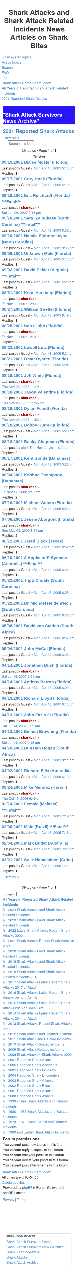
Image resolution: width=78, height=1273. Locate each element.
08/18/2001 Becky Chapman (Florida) (38, 441)
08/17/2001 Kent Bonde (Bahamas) (36, 458)
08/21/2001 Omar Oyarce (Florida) (35, 359)
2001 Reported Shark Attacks (38, 131)
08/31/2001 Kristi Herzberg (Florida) (36, 292)
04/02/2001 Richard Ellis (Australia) (36, 770)
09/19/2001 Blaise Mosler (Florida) (35, 162)
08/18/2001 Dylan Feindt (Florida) (34, 408)
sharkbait (28, 207)
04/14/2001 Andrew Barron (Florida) (37, 682)
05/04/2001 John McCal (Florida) (33, 648)
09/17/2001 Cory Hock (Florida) (32, 179)
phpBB (27, 1187)
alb (23, 447)
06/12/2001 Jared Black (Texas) (32, 541)
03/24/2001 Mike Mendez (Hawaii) (34, 787)
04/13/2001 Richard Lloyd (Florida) (36, 698)
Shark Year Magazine (23, 1251)
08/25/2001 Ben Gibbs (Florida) (32, 326)
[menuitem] (16, 57)
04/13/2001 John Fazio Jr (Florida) (35, 715)
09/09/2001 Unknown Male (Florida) (36, 253)
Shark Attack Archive (22, 1262)
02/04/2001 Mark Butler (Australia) (35, 843)
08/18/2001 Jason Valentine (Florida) (37, 392)
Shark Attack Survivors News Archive (35, 1246)
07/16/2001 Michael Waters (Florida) (37, 502)
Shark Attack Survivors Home (29, 1241)
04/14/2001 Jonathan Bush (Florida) (37, 665)
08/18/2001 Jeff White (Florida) (31, 375)
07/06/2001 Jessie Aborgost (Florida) (38, 519)
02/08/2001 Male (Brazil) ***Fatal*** (35, 827)
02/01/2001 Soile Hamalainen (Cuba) (37, 860)
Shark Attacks (17, 1257)
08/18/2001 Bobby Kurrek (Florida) (35, 425)
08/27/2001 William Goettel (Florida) (36, 309)
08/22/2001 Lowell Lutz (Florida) (33, 347)
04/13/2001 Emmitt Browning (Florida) (39, 731)
